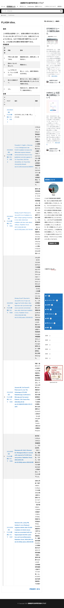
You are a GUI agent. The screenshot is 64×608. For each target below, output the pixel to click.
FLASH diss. (11, 15)
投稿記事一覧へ (53, 243)
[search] (61, 11)
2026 (47, 335)
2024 (47, 344)
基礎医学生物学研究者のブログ (32, 3)
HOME (4, 15)
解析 (49, 327)
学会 (49, 309)
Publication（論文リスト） (35, 6)
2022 (47, 353)
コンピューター (52, 300)
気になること (51, 314)
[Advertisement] (53, 166)
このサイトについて (50, 6)
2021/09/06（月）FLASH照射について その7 (10, 532)
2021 (47, 358)
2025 (47, 340)
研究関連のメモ (11, 6)
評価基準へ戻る (35, 589)
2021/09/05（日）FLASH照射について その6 (10, 456)
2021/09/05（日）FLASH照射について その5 (10, 397)
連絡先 (57, 21)
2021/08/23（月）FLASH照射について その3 (10, 221)
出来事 (49, 305)
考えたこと (23, 6)
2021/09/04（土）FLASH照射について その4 (10, 307)
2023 (47, 349)
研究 (49, 318)
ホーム (3, 6)
